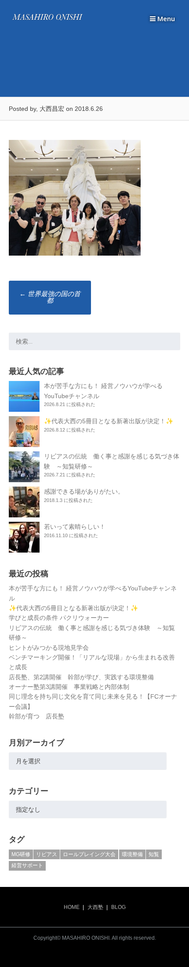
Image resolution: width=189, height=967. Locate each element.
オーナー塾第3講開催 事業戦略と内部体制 (69, 686)
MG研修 (20, 854)
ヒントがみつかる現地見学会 (49, 647)
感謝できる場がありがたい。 (84, 491)
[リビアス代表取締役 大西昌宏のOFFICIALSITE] (47, 20)
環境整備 (132, 854)
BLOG (118, 907)
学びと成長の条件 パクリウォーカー (59, 617)
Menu (165, 18)
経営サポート (27, 865)
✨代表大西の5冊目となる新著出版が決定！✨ (108, 421)
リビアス (46, 854)
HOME (72, 907)
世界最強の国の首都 (49, 297)
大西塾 (95, 907)
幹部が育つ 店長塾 (36, 716)
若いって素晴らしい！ (74, 526)
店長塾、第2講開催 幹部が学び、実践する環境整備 (81, 677)
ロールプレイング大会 (89, 854)
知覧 (154, 854)
